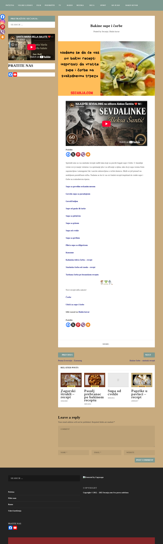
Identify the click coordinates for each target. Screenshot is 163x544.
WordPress (45, 541)
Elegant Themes (27, 541)
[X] (73, 154)
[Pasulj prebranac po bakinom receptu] (94, 380)
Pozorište (50, 5)
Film (39, 5)
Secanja (105, 31)
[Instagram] (2, 21)
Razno (10, 504)
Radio (70, 5)
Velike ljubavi (25, 5)
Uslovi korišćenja (14, 511)
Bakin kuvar (132, 5)
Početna (10, 5)
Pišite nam (12, 498)
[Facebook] (68, 154)
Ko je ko (116, 5)
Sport (103, 5)
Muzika (80, 5)
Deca (92, 5)
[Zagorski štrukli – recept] (71, 380)
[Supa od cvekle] (118, 380)
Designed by (19, 541)
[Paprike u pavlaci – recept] (141, 380)
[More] (88, 154)
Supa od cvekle (114, 392)
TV (60, 5)
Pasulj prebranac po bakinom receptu (94, 395)
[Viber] (83, 154)
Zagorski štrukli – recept (68, 394)
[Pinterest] (78, 154)
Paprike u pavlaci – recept (139, 394)
